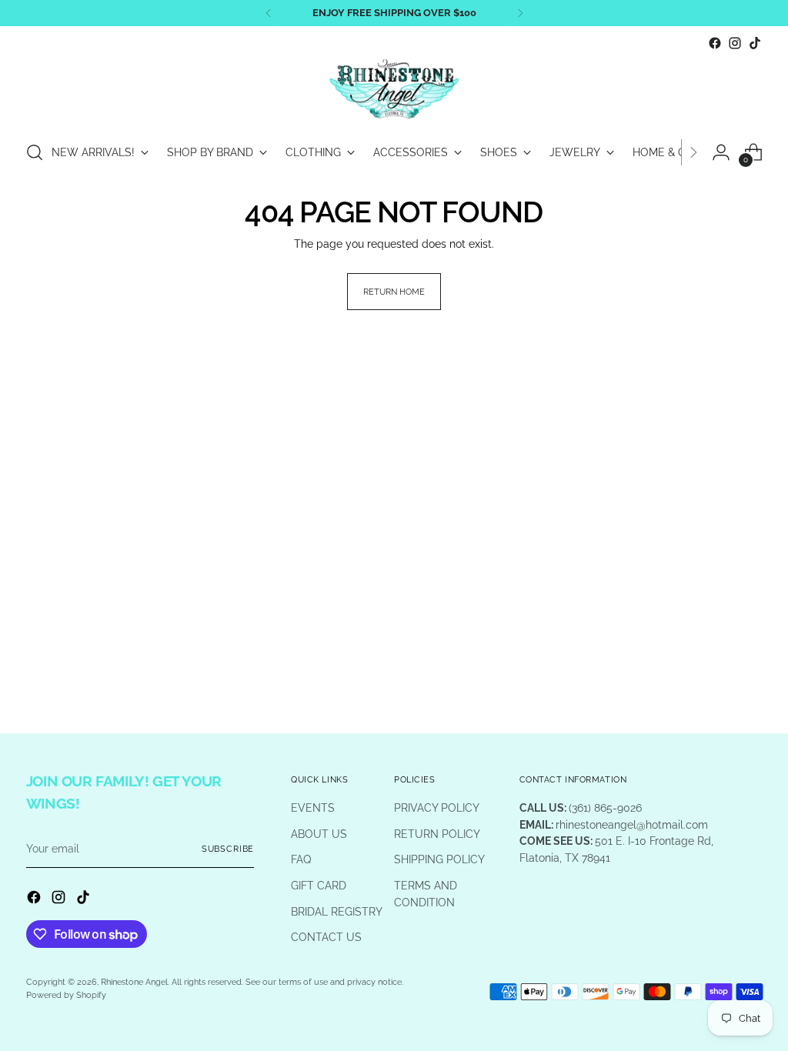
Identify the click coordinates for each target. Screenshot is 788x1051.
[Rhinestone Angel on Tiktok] (755, 43)
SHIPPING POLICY (439, 859)
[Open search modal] (34, 152)
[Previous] (268, 13)
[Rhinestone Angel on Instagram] (735, 43)
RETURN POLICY (437, 833)
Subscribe (228, 848)
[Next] (520, 13)
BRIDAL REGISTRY (336, 911)
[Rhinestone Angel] (394, 90)
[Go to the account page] (721, 152)
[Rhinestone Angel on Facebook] (715, 43)
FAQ (301, 859)
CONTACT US (326, 936)
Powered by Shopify (66, 994)
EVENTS (313, 807)
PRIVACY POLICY (436, 807)
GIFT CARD (318, 885)
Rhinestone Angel (134, 981)
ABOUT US (319, 833)
